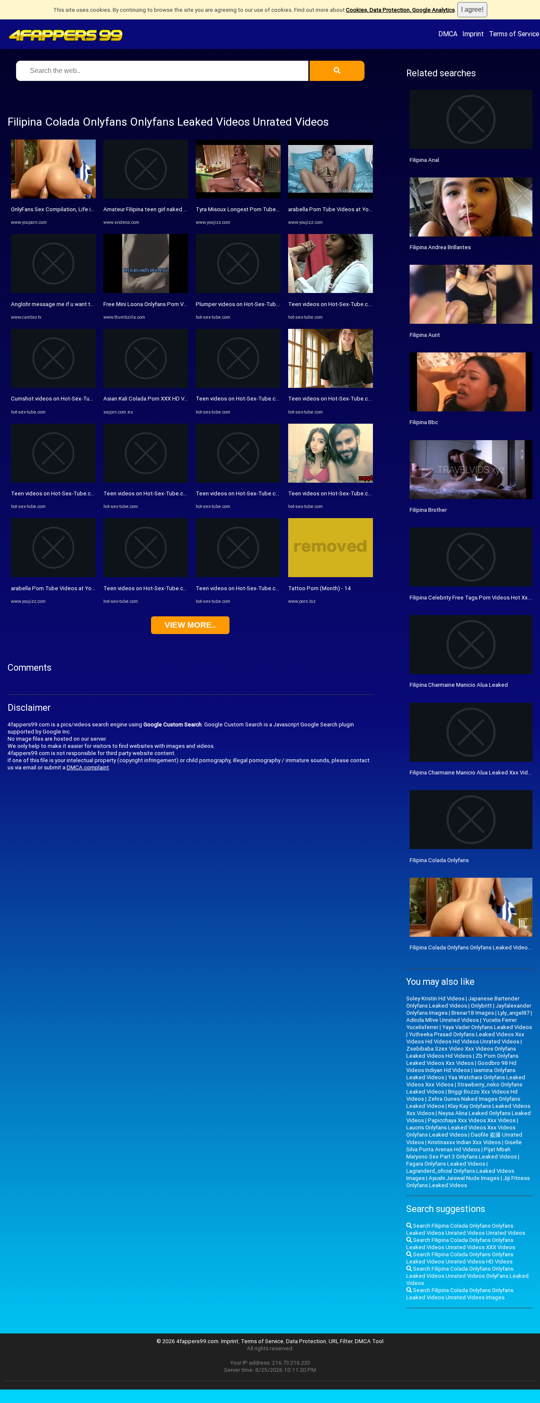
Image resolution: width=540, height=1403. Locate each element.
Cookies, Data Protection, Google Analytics (400, 9)
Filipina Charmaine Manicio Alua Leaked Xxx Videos (473, 772)
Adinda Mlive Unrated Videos (442, 1020)
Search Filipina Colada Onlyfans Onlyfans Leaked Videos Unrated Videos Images (459, 1294)
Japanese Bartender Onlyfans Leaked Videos (462, 1002)
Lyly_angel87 (513, 1012)
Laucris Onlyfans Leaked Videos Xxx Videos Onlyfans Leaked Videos (461, 1131)
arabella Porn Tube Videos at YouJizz (58, 588)
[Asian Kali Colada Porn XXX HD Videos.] (145, 386)
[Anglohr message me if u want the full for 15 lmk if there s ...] (53, 291)
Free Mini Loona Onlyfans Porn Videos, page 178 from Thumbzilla (184, 304)
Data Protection (306, 1341)
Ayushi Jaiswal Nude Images (464, 1178)
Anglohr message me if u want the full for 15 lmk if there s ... (86, 304)
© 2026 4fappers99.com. (189, 1341)
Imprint (473, 34)
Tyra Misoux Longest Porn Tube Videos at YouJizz (259, 209)
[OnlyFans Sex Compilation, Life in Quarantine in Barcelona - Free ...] (53, 196)
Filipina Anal (424, 160)
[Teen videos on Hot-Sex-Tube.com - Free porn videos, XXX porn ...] (53, 480)
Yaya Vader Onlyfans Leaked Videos (487, 1027)
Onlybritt (481, 1005)
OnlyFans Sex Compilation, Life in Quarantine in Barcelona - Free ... (92, 209)
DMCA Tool (369, 1341)
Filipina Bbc (424, 422)
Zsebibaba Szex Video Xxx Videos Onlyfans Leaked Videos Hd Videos (461, 1052)
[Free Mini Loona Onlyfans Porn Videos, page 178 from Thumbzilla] (145, 291)
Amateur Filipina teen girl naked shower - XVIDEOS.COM (172, 209)
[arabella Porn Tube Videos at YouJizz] (53, 575)
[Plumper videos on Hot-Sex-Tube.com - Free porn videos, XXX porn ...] (238, 291)
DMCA (447, 34)
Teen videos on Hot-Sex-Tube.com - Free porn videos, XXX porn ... (93, 493)
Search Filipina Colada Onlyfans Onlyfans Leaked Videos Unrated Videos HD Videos (459, 1258)
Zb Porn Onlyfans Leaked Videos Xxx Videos (462, 1059)
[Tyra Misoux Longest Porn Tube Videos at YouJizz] (238, 196)
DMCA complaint (88, 767)
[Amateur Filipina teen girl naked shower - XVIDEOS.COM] (145, 196)
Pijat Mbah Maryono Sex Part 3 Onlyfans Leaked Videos (461, 1153)
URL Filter (340, 1341)
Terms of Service (514, 34)
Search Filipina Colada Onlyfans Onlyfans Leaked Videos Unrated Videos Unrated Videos (465, 1229)
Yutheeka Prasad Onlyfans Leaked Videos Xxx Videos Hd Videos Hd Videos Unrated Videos (465, 1038)
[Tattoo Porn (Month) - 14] (330, 575)
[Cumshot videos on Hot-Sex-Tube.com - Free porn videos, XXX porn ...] (53, 386)
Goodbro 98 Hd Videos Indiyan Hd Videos (461, 1066)
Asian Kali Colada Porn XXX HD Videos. (151, 398)
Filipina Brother (428, 509)
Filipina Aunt (425, 335)
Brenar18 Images (472, 1012)
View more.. (190, 625)
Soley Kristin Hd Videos (435, 998)
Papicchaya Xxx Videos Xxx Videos (472, 1120)
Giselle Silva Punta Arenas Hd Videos (464, 1146)
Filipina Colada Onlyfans (439, 860)
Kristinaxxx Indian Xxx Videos (464, 1142)
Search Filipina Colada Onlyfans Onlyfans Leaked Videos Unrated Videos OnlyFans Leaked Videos (467, 1276)
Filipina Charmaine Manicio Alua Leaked (459, 684)
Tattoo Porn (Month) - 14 (319, 588)
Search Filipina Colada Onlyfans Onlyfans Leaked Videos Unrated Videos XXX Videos (460, 1243)
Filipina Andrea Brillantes (440, 247)
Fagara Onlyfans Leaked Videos (445, 1163)
